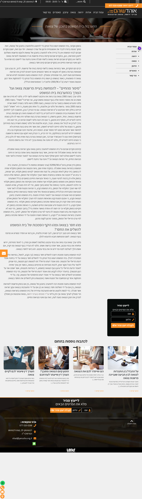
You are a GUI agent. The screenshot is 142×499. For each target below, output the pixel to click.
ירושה (80, 12)
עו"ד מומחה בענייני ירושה (38, 294)
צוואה (73, 12)
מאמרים (57, 12)
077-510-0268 (26, 423)
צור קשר (47, 12)
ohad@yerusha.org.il (22, 436)
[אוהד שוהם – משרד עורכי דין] (122, 12)
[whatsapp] (34, 441)
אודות (88, 12)
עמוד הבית (98, 12)
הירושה (78, 143)
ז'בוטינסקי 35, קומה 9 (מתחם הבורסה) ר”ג (17, 1)
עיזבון (65, 12)
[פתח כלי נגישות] (139, 48)
